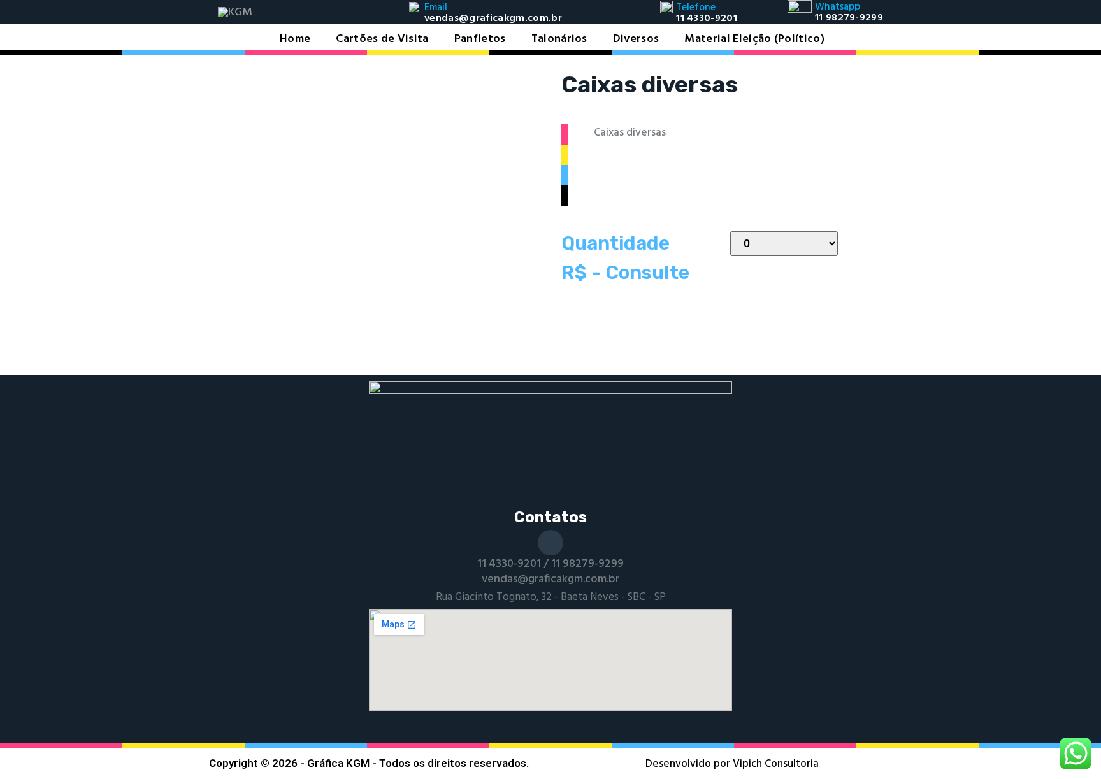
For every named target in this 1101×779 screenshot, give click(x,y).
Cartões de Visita (382, 39)
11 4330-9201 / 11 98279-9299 (550, 564)
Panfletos (480, 39)
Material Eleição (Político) (754, 39)
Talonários (559, 39)
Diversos (636, 39)
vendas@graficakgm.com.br (550, 579)
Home (295, 39)
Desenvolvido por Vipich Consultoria (732, 764)
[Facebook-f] (550, 542)
